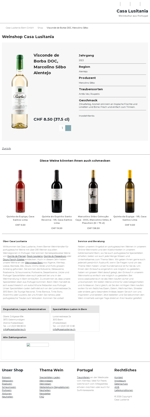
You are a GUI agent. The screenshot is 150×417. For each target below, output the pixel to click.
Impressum (120, 380)
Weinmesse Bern (34, 262)
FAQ (41, 396)
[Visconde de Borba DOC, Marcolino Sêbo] (19, 91)
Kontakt (118, 377)
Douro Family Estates (13, 259)
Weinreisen (45, 383)
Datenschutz (121, 383)
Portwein (7, 390)
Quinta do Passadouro (55, 256)
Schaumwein (9, 387)
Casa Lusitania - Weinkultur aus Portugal (16, 16)
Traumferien (83, 377)
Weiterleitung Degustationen (54, 387)
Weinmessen (46, 380)
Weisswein (7, 380)
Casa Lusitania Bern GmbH (20, 27)
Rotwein (6, 377)
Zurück (6, 148)
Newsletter (45, 393)
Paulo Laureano (35, 256)
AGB (116, 387)
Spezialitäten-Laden (49, 377)
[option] (20, 197)
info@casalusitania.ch (14, 329)
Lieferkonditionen (123, 390)
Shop (40, 27)
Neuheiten (7, 396)
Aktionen (7, 393)
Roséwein (7, 383)
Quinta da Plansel (16, 256)
